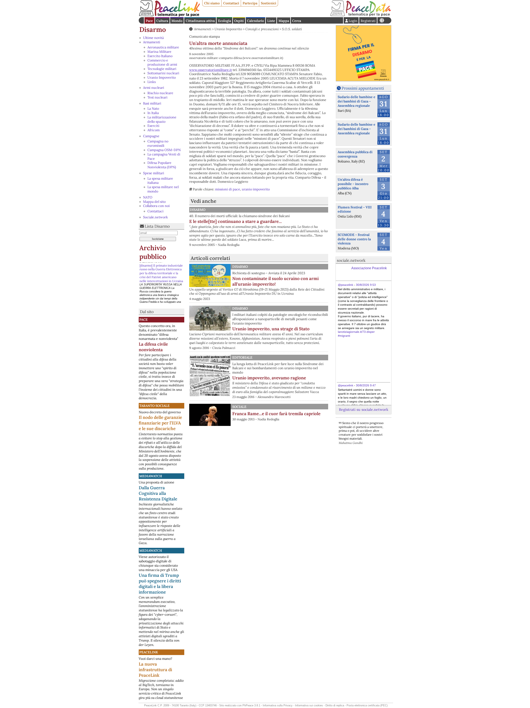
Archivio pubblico (152, 252)
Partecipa (250, 3)
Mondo (176, 21)
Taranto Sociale (154, 406)
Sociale (239, 407)
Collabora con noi (156, 206)
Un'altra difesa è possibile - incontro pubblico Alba (353, 183)
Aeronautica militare (163, 47)
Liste (271, 21)
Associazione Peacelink (369, 268)
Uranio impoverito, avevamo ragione (269, 378)
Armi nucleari (153, 87)
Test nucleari (157, 97)
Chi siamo (212, 3)
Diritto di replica (334, 705)
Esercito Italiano (159, 56)
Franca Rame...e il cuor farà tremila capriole (276, 413)
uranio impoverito (256, 189)
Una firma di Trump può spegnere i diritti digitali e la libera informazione (160, 583)
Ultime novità (153, 38)
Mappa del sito (154, 202)
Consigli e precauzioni (262, 29)
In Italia (153, 113)
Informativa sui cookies (309, 705)
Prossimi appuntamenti (363, 88)
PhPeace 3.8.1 (251, 705)
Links (151, 82)
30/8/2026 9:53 (366, 284)
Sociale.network (155, 217)
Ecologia (224, 21)
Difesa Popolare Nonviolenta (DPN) (161, 165)
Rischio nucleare (160, 93)
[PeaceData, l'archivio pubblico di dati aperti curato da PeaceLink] (360, 15)
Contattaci (231, 3)
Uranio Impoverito (161, 77)
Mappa (283, 21)
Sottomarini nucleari (163, 73)
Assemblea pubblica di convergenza (355, 154)
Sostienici (268, 3)
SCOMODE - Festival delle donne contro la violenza (354, 239)
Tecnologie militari (161, 69)
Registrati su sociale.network (363, 409)
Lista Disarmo (157, 226)
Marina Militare (159, 51)
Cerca (296, 21)
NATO (147, 197)
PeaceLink (148, 652)
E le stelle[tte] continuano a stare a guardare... (235, 221)
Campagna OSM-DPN (164, 150)
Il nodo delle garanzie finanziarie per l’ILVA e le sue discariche (160, 423)
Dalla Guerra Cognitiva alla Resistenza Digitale (158, 493)
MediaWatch (150, 476)
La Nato (153, 108)
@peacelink (345, 284)
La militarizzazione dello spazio (161, 119)
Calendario (255, 21)
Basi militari (152, 103)
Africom (153, 130)
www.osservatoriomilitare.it (210, 70)
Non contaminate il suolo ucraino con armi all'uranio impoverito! (275, 281)
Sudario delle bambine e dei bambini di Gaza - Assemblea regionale (356, 101)
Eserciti (153, 126)
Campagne (151, 136)
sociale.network (351, 260)
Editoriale (242, 357)
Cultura (162, 21)
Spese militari (153, 173)
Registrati (368, 21)
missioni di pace (227, 189)
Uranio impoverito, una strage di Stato (271, 329)
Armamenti (151, 42)
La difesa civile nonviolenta (153, 346)
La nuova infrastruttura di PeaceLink (155, 669)
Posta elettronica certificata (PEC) (367, 705)
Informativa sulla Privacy (278, 705)
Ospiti (239, 21)
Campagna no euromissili (157, 143)
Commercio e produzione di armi (162, 62)
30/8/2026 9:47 (366, 385)
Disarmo (152, 29)
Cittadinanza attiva (200, 21)
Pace (149, 21)
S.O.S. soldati (292, 29)
